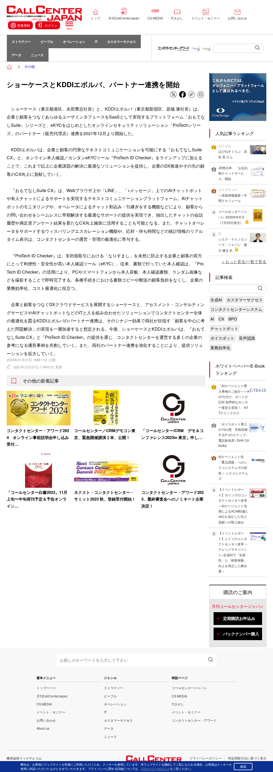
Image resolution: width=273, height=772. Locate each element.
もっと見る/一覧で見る (245, 261)
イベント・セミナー (205, 18)
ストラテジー (21, 41)
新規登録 (23, 25)
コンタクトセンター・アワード (194, 720)
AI (212, 319)
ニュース (37, 54)
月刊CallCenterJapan (123, 18)
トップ (95, 18)
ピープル (47, 41)
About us (43, 728)
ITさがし (177, 18)
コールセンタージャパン (189, 687)
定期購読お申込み (239, 618)
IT (96, 41)
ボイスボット (222, 338)
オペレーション (74, 41)
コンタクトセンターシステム (236, 309)
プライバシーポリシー (206, 758)
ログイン (51, 25)
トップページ (46, 687)
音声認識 (247, 338)
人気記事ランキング (234, 133)
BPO (232, 319)
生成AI (216, 299)
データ (16, 54)
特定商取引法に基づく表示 (247, 758)
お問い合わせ (237, 18)
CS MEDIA (155, 18)
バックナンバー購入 (241, 634)
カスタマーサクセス (121, 41)
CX (221, 319)
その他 (29, 66)
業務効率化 (220, 347)
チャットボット (224, 328)
